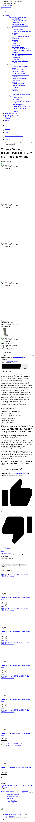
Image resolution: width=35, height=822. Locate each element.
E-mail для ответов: (7, 559)
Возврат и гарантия (13, 796)
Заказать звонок (6, 7)
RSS (2, 551)
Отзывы (7, 548)
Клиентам (10, 791)
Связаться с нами (25, 791)
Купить (4, 606)
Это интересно (12, 802)
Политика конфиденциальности (14, 799)
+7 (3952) (6, 5)
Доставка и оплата (13, 795)
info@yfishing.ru (10, 816)
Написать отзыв (6, 553)
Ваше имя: (4, 557)
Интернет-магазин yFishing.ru (14, 814)
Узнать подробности (19, 357)
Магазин (4, 791)
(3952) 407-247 (21, 473)
